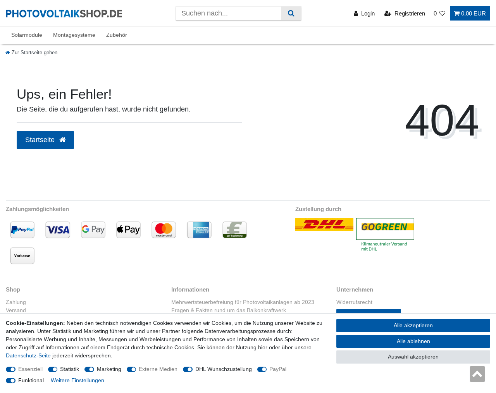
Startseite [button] (41, 140)
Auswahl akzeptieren (413, 357)
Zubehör (116, 35)
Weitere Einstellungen (77, 380)
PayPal (277, 369)
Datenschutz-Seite (28, 355)
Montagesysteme (74, 35)
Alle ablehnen (413, 341)
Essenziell (30, 369)
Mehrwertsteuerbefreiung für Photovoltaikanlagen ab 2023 (242, 302)
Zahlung (16, 302)
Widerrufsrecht (354, 302)
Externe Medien (158, 369)
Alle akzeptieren (413, 325)
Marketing (109, 369)
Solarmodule (26, 35)
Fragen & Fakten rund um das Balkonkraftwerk (228, 310)
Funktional (31, 380)
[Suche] (291, 13)
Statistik (69, 369)
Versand (16, 310)
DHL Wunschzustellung (223, 369)
